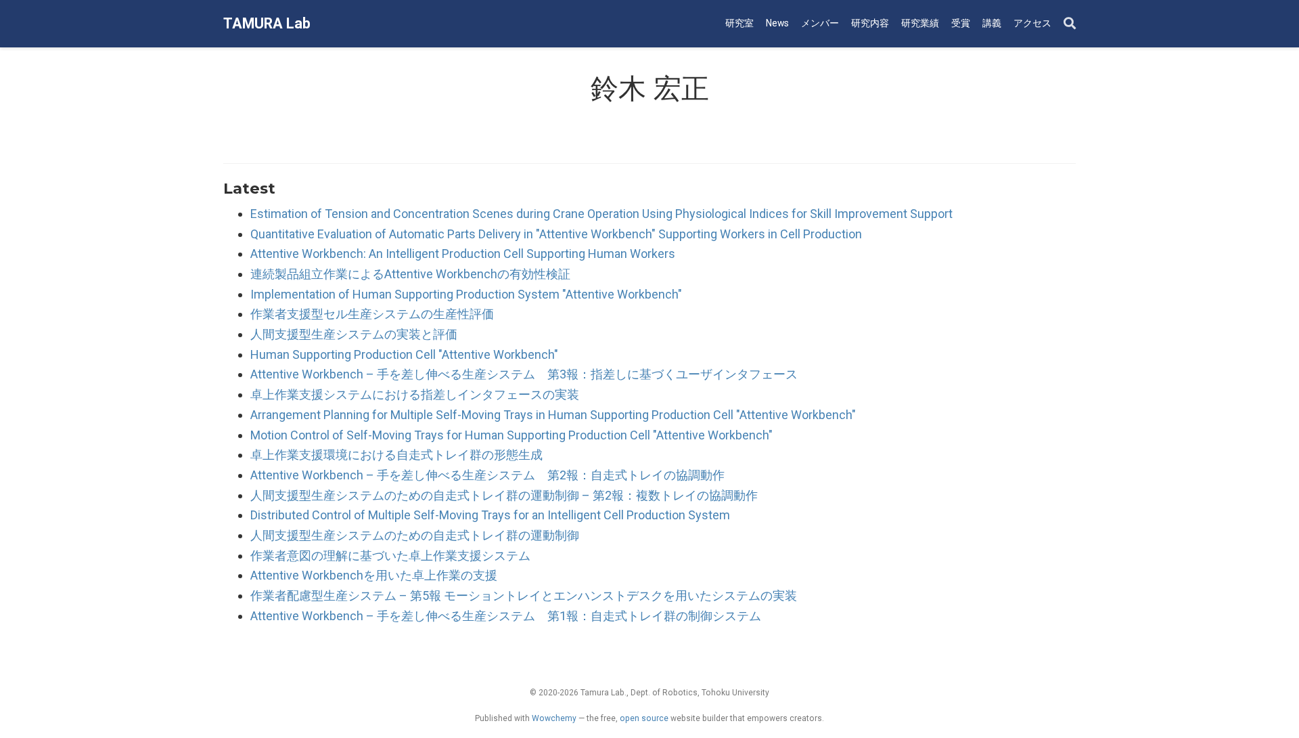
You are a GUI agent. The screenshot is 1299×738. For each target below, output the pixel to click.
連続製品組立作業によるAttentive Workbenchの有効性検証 (410, 274)
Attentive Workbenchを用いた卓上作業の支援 (373, 575)
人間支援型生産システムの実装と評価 (353, 334)
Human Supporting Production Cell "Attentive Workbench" (404, 354)
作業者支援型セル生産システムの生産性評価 (372, 314)
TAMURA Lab (267, 23)
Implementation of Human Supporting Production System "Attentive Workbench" (466, 294)
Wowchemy (554, 718)
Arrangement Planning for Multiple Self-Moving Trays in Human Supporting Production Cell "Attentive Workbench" (553, 415)
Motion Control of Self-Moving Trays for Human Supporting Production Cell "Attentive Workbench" (511, 435)
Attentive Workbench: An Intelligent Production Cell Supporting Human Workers (462, 253)
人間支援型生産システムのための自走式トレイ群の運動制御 (414, 535)
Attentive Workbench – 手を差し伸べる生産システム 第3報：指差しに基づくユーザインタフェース (524, 374)
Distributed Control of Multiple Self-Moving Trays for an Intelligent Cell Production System (490, 515)
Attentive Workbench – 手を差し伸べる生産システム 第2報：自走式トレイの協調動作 (487, 475)
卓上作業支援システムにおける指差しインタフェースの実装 (414, 394)
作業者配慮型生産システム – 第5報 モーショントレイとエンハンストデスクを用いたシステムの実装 (523, 595)
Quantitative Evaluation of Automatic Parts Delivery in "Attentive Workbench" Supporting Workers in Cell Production (556, 234)
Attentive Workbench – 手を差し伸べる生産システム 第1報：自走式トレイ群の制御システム (505, 616)
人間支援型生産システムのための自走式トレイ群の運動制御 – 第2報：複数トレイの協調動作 (504, 495)
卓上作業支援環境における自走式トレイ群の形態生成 (396, 455)
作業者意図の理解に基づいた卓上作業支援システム (390, 555)
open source (644, 718)
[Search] (1070, 24)
